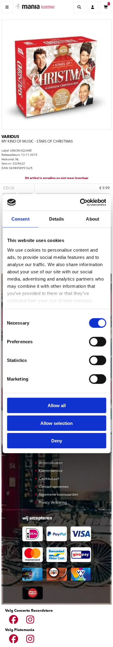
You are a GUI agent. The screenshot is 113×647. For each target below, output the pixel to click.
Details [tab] (56, 218)
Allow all (57, 405)
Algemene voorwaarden (58, 495)
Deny (56, 440)
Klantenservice (51, 471)
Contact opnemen (54, 487)
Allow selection (56, 423)
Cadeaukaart (49, 479)
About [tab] (92, 218)
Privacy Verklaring (53, 502)
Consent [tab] (20, 218)
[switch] (97, 342)
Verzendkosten (51, 463)
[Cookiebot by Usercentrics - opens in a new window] (80, 202)
